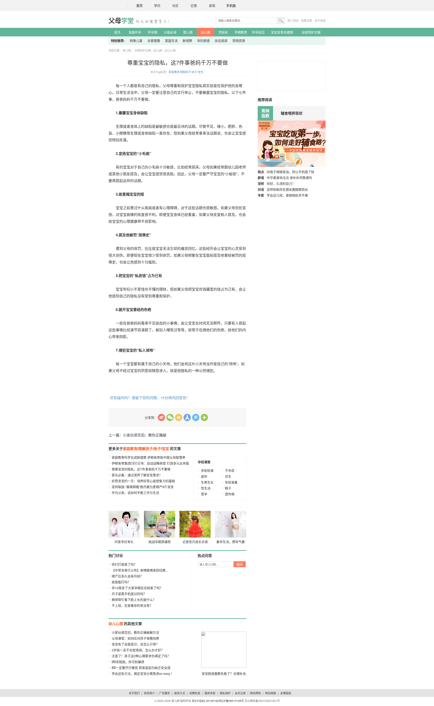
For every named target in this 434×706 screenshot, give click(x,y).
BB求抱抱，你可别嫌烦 (128, 661)
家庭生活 (171, 40)
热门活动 (293, 20)
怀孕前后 (258, 32)
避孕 (204, 476)
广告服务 (164, 693)
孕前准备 (231, 482)
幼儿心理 (170, 50)
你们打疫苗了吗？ (124, 564)
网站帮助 (255, 693)
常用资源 (238, 40)
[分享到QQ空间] (178, 417)
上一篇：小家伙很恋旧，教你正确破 (137, 435)
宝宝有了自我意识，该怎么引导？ (135, 644)
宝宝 (200, 72)
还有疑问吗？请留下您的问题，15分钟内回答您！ (150, 397)
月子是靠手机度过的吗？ (129, 593)
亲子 (194, 72)
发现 (212, 5)
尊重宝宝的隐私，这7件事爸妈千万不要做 (141, 469)
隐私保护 (225, 693)
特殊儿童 (136, 40)
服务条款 (210, 693)
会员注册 (240, 693)
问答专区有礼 (124, 541)
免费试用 (306, 20)
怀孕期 (152, 32)
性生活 (205, 488)
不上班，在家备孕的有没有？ (132, 605)
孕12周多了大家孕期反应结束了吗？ (137, 587)
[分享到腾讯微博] (195, 417)
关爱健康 (153, 40)
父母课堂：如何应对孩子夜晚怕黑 (135, 638)
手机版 (231, 5)
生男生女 (207, 482)
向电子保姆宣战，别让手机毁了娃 (290, 171)
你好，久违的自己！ (281, 183)
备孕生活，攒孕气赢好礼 (230, 542)
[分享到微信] (170, 417)
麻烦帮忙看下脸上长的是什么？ (134, 599)
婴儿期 (188, 32)
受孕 (204, 494)
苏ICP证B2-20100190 (205, 701)
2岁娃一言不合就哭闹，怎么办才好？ (138, 650)
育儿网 (127, 50)
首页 (139, 5)
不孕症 (229, 470)
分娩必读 (170, 32)
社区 (175, 5)
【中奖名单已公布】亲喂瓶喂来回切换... (140, 570)
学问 (157, 5)
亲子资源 (320, 20)
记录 (194, 5)
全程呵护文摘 (311, 32)
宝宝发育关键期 (282, 32)
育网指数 (265, 113)
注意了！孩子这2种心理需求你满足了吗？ (141, 656)
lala (161, 417)
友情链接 (285, 693)
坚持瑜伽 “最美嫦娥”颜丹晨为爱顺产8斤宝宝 (143, 486)
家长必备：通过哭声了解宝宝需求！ (137, 475)
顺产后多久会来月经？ (127, 576)
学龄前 (223, 32)
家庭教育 (174, 72)
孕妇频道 (203, 40)
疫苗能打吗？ (121, 582)
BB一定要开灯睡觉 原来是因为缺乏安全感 (141, 667)
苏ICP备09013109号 (231, 701)
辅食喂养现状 (291, 113)
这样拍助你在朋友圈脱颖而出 (287, 189)
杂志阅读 (221, 40)
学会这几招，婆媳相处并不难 (287, 195)
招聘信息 (194, 693)
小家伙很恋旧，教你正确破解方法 (135, 632)
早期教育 (240, 32)
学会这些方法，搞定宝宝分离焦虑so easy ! (142, 673)
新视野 (187, 40)
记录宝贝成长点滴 (195, 541)
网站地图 (270, 693)
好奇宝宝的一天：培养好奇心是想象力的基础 (143, 481)
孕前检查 (207, 470)
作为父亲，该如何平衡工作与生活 (135, 492)
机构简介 (149, 693)
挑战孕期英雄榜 (160, 541)
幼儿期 (205, 32)
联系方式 (179, 693)
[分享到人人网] (187, 417)
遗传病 (229, 494)
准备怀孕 (135, 32)
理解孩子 (185, 72)
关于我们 (134, 693)
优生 (228, 476)
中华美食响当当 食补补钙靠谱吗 (289, 177)
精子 (228, 488)
